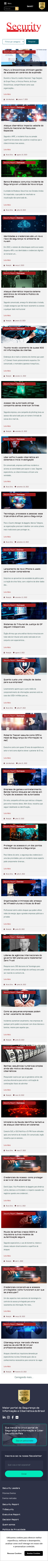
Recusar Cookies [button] (14, 1553)
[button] (7, 3)
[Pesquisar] (16, 8)
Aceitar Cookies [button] (33, 1553)
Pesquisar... (32, 41)
